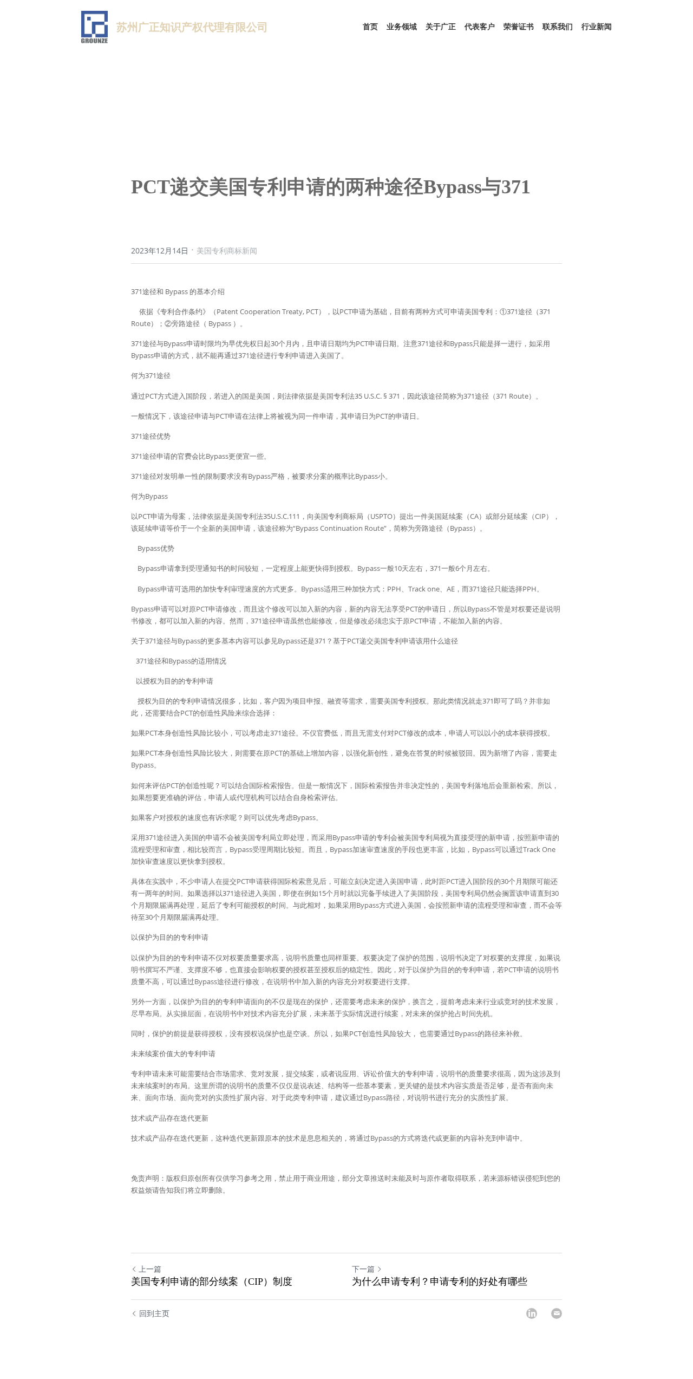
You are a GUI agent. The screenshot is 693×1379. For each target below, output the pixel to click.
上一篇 (150, 1269)
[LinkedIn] (531, 1313)
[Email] (556, 1313)
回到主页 (154, 1313)
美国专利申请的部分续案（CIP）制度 (211, 1281)
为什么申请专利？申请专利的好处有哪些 (439, 1281)
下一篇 (363, 1269)
